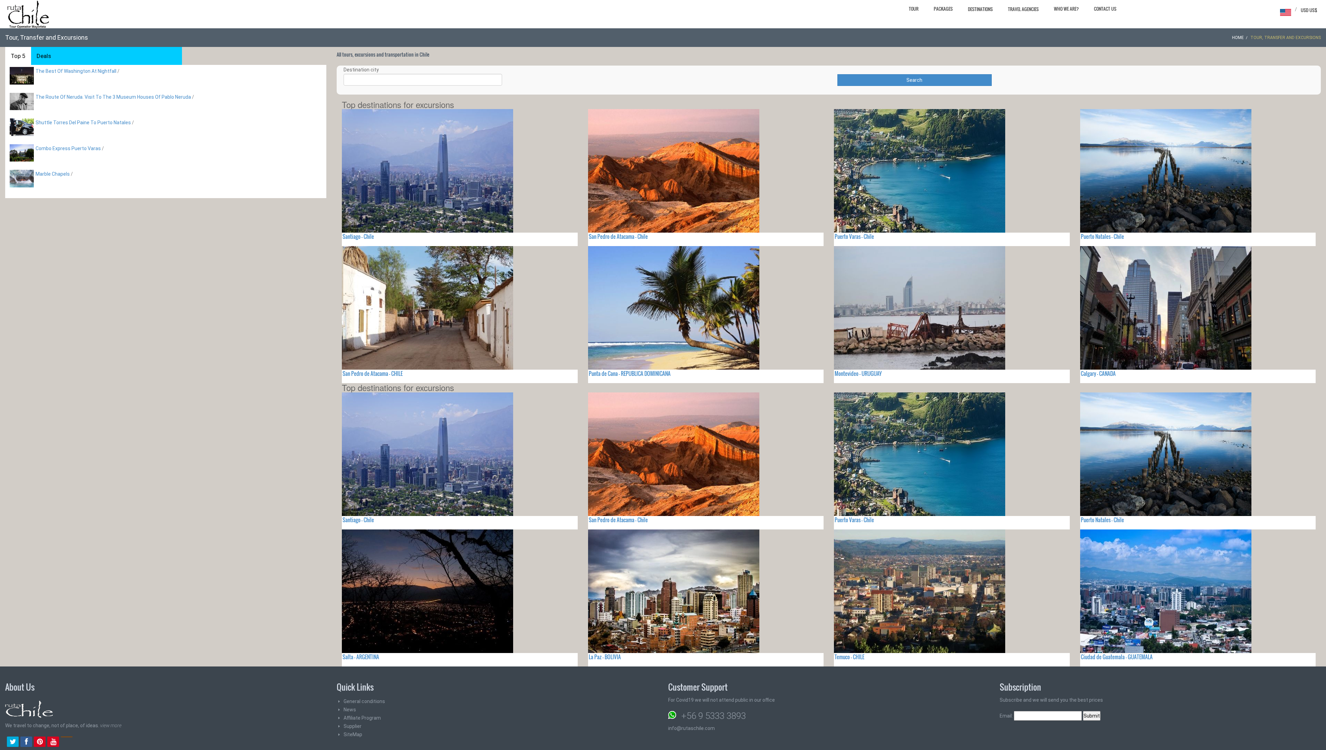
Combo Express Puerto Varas (68, 148)
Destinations (980, 9)
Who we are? (1066, 8)
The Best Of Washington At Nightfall (76, 71)
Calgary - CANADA (1098, 373)
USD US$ (1309, 10)
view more (111, 725)
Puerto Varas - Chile (854, 236)
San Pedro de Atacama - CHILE (373, 373)
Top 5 (18, 55)
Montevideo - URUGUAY (858, 373)
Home (1238, 37)
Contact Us (1105, 8)
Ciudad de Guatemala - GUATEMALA (1117, 657)
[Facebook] (26, 742)
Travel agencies (1023, 9)
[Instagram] (67, 742)
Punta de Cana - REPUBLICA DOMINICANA (630, 373)
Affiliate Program (362, 718)
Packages (943, 8)
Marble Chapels (53, 174)
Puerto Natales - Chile (1102, 236)
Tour (914, 8)
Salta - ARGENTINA (361, 657)
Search (914, 80)
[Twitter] (13, 742)
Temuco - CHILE (849, 657)
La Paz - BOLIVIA (605, 657)
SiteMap (353, 734)
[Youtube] (53, 742)
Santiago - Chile (358, 236)
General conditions (364, 701)
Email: (1007, 716)
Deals (44, 55)
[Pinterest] (40, 742)
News (350, 709)
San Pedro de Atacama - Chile (618, 236)
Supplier (353, 726)
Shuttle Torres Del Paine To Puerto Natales (83, 122)
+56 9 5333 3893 (713, 716)
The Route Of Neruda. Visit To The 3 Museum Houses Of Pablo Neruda (113, 97)
